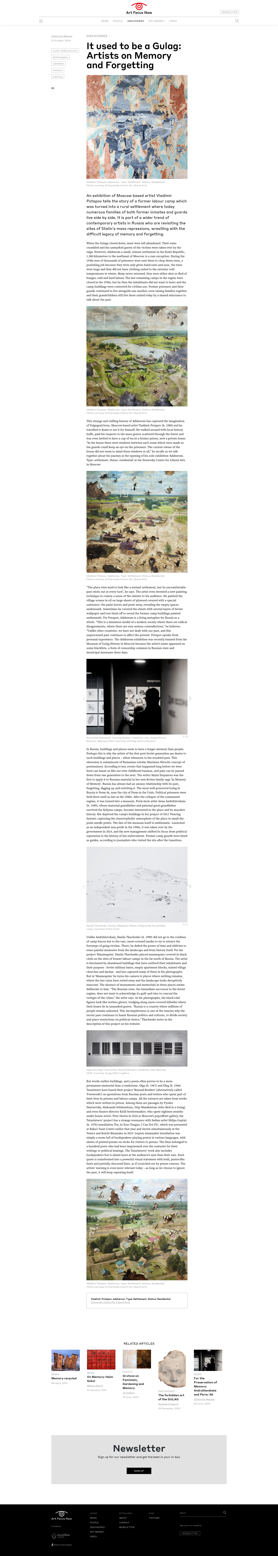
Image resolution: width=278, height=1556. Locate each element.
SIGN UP (139, 1470)
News (55, 1374)
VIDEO (173, 20)
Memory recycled (64, 1378)
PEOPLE (118, 20)
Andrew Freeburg (168, 1403)
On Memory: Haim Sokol (100, 1379)
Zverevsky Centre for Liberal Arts (110, 1302)
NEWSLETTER (229, 12)
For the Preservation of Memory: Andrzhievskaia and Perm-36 (205, 1386)
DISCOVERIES (135, 20)
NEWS (105, 20)
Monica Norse (95, 1385)
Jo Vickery (129, 1392)
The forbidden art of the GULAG (171, 1397)
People (128, 1371)
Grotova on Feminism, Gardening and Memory (133, 1382)
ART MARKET (156, 20)
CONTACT (124, 1522)
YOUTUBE (154, 1518)
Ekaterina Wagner (62, 36)
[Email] (52, 87)
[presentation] (84, 699)
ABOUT (123, 1518)
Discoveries (96, 36)
